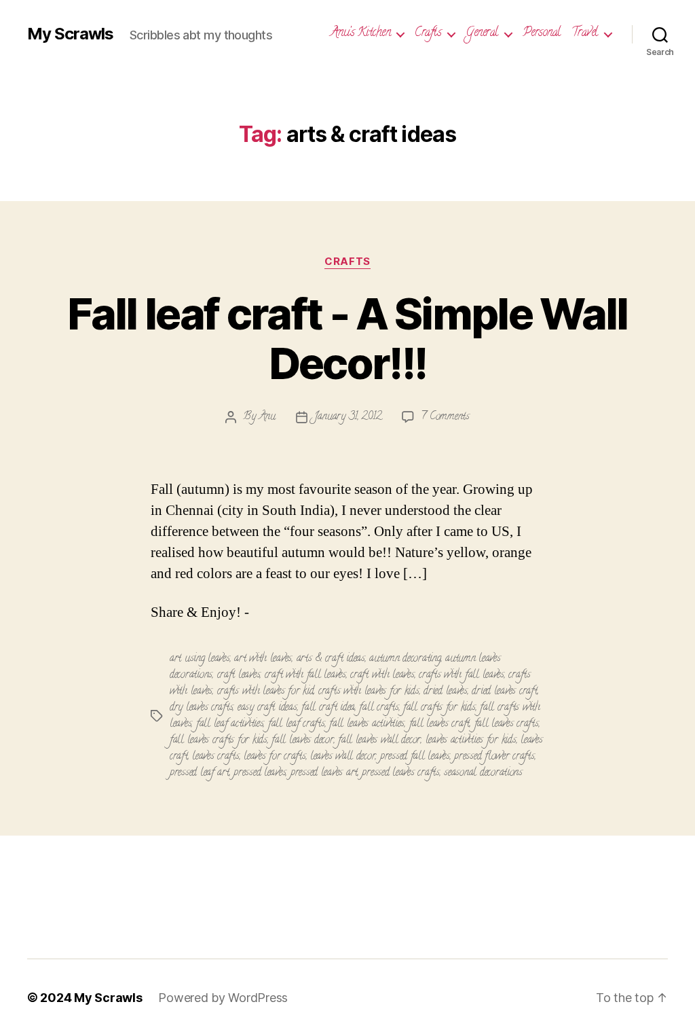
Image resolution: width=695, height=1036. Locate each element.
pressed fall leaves (415, 757)
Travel (584, 33)
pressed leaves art (324, 773)
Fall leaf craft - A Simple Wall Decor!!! (347, 338)
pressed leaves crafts (400, 773)
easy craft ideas (267, 708)
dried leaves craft (504, 691)
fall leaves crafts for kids (218, 740)
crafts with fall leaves (461, 675)
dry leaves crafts (201, 708)
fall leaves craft (439, 724)
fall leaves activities (367, 724)
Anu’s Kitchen (361, 33)
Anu (267, 417)
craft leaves (239, 675)
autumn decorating (404, 659)
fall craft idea (328, 708)
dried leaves (446, 691)
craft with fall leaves (305, 675)
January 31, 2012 (348, 417)
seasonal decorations (483, 773)
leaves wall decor (342, 757)
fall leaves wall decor (379, 740)
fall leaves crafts (506, 724)
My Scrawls (70, 34)
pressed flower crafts (494, 757)
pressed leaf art (199, 773)
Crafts (428, 33)
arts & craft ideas (331, 659)
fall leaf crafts (296, 724)
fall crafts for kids (439, 708)
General (482, 33)
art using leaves (200, 659)
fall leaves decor (302, 740)
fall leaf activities (230, 724)
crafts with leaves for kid (265, 691)
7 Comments (445, 417)
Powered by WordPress (223, 997)
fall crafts (378, 708)
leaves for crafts (274, 757)
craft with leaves (382, 675)
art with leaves (263, 659)
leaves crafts (216, 757)
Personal (542, 33)
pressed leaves (259, 773)
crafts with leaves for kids (368, 691)
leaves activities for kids (471, 740)
